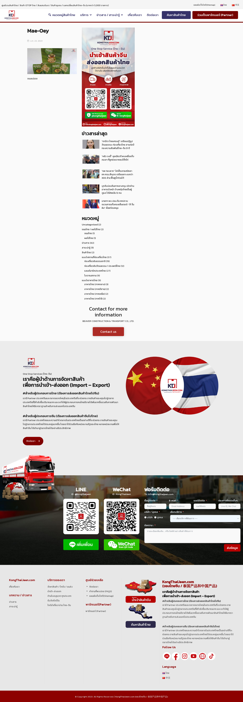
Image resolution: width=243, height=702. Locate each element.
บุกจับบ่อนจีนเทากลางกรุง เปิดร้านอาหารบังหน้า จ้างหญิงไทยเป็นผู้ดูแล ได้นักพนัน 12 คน (118, 189)
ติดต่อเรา (30, 441)
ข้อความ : (149, 525)
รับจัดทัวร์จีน (53, 600)
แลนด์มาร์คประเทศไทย (95, 271)
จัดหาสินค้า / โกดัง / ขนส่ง (60, 586)
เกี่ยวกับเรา (14, 586)
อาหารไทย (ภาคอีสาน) (94, 289)
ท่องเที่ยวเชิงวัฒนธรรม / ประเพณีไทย (102, 266)
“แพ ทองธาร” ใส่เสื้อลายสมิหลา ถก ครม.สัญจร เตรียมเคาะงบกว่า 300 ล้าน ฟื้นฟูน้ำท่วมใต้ (117, 174)
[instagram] (184, 656)
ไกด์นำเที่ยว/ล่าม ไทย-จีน (59, 605)
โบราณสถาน (90, 275)
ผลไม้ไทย (88, 238)
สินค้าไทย (86, 252)
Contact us (108, 331)
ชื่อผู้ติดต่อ (149, 500)
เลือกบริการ (176, 512)
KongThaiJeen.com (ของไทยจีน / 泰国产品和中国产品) (141, 696)
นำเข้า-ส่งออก (54, 591)
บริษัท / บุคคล (151, 512)
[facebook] (175, 656)
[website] (202, 656)
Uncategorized (90, 224)
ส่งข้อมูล (232, 548)
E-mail (173, 500)
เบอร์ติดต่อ (199, 500)
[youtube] (193, 656)
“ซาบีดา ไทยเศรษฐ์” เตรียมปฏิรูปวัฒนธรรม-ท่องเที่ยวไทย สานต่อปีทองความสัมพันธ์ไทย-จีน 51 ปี (118, 145)
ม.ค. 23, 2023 (36, 40)
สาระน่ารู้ (86, 247)
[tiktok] (211, 656)
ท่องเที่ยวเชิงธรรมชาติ (94, 261)
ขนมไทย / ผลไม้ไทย (91, 229)
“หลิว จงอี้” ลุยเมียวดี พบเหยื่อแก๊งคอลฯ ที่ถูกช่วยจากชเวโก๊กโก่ (118, 158)
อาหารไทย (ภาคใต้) (93, 298)
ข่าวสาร (85, 243)
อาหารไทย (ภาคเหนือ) (94, 294)
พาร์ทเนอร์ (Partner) (96, 611)
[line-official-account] (166, 656)
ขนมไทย (88, 233)
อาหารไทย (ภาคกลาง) (94, 284)
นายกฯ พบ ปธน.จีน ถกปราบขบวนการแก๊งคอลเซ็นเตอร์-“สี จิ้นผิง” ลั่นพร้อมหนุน (118, 204)
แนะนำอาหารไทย (89, 280)
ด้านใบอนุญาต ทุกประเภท (59, 596)
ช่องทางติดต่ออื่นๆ (228, 500)
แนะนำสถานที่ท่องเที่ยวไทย (94, 257)
